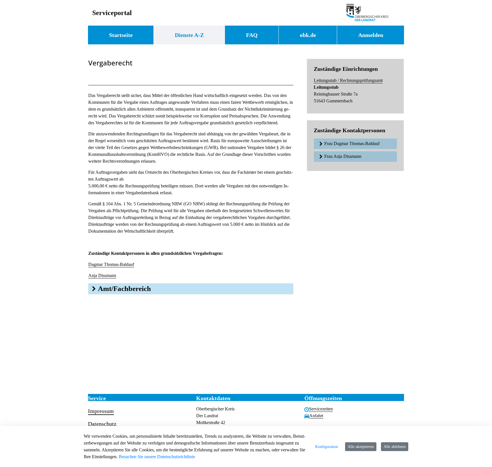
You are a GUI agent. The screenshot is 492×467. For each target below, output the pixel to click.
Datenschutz (102, 424)
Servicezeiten (321, 408)
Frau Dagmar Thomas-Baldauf (352, 143)
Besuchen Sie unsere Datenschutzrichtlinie (157, 456)
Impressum (101, 411)
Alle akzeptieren (361, 447)
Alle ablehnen (395, 447)
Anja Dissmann (102, 275)
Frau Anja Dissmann (342, 156)
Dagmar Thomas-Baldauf (111, 264)
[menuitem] (120, 35)
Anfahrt (316, 415)
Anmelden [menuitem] (370, 35)
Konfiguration (326, 447)
